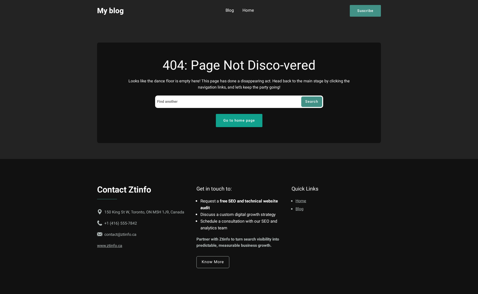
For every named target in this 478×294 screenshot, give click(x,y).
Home (248, 10)
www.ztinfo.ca (109, 246)
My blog (110, 10)
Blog (230, 10)
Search (311, 101)
